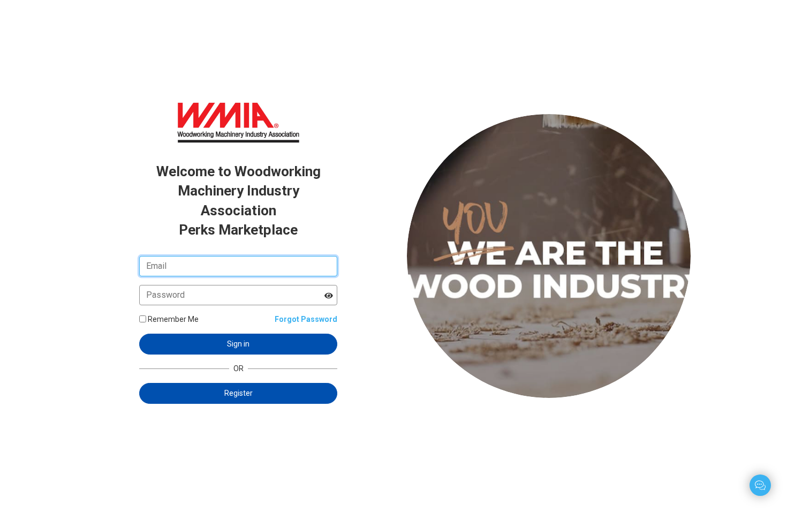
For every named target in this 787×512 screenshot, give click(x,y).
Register (238, 393)
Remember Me (173, 319)
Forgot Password (306, 319)
